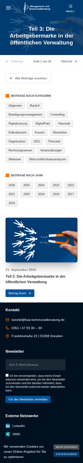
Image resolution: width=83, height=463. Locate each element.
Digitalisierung (18, 123)
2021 (12, 194)
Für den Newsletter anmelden (28, 399)
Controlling (57, 114)
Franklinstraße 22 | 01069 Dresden (37, 336)
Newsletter (60, 132)
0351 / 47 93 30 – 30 (27, 328)
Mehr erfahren (66, 447)
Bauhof (34, 105)
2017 (71, 194)
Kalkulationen (18, 132)
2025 (26, 185)
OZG (37, 141)
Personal (54, 141)
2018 (56, 194)
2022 (71, 185)
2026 (12, 185)
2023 (56, 185)
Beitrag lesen (17, 293)
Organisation (17, 141)
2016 (12, 203)
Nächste (66, 61)
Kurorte (39, 132)
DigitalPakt (43, 123)
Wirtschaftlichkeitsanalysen (47, 159)
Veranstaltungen (51, 150)
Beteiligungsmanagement (25, 114)
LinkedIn (18, 426)
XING (16, 434)
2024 (41, 185)
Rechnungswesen (20, 150)
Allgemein (15, 105)
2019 (41, 194)
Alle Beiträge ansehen (31, 78)
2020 (26, 194)
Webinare (15, 159)
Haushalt (64, 123)
